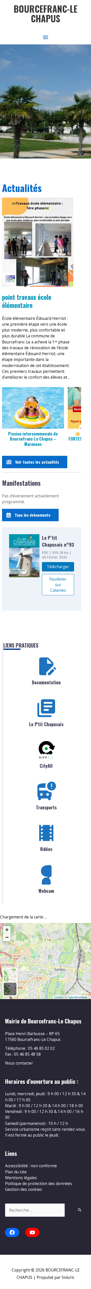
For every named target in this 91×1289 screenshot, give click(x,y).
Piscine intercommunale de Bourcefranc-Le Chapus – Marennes (33, 438)
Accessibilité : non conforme (31, 1166)
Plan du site (16, 1172)
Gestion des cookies (23, 1189)
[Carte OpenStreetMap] (10, 975)
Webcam (46, 890)
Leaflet (58, 997)
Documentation (46, 682)
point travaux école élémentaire (26, 301)
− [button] (7, 937)
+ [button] (7, 930)
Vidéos (46, 849)
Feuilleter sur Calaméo (58, 584)
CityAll (46, 765)
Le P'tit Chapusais (46, 724)
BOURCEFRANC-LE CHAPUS (45, 13)
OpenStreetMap (77, 997)
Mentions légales (21, 1177)
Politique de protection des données (38, 1183)
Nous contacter (19, 1063)
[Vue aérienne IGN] (10, 989)
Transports (46, 807)
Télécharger (58, 566)
